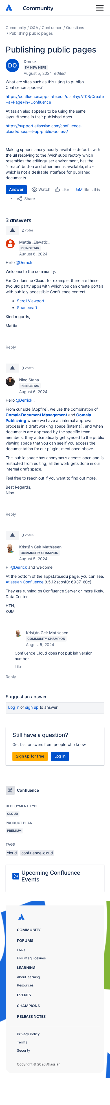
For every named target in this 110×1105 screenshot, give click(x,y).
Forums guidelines (31, 958)
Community (38, 8)
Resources (25, 985)
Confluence (52, 27)
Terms (22, 1042)
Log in (13, 707)
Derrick (30, 61)
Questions (75, 27)
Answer (16, 189)
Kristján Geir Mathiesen (40, 546)
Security (23, 1050)
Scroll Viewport (30, 300)
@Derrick (24, 262)
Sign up (31, 707)
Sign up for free (30, 756)
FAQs (21, 950)
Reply (11, 347)
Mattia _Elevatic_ (34, 242)
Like (18, 666)
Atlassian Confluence (24, 581)
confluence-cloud (37, 852)
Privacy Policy (28, 1034)
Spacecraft (27, 307)
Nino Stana (29, 379)
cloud (12, 852)
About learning (28, 977)
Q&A (34, 27)
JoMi (79, 189)
